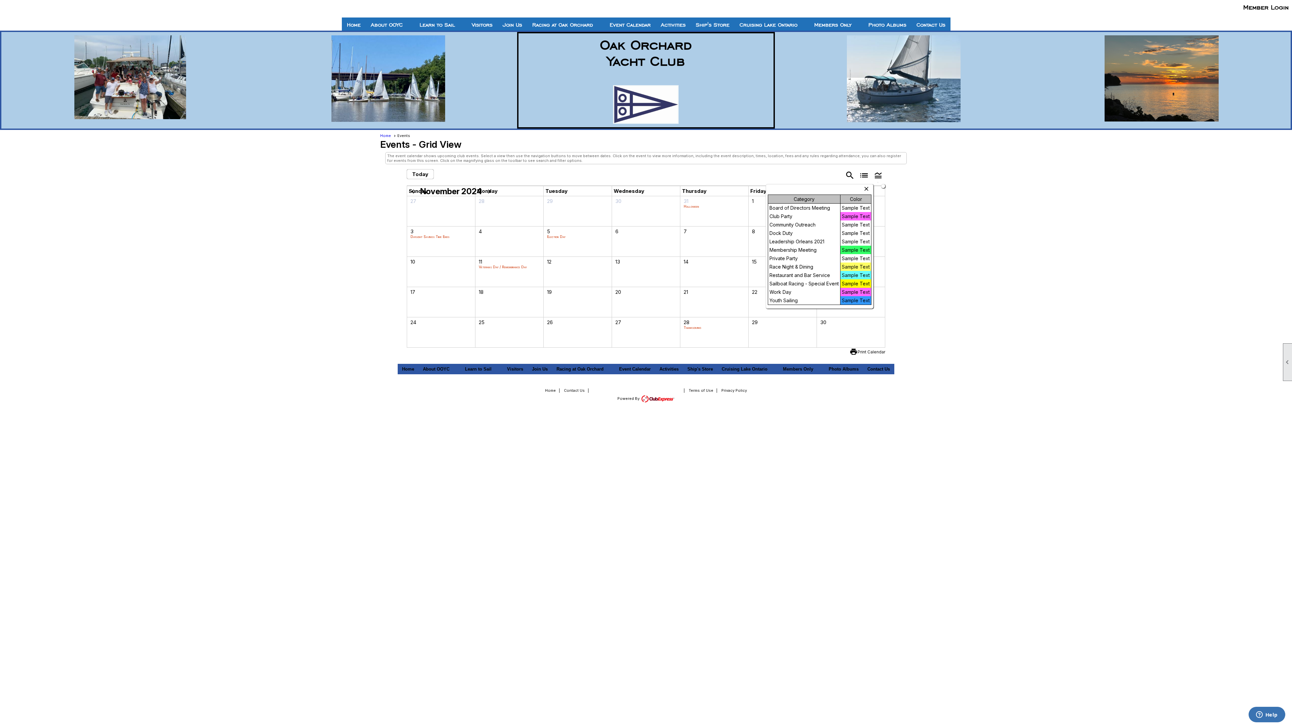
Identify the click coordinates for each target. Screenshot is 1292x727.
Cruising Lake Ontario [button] (768, 25)
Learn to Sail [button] (437, 25)
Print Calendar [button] (871, 351)
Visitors (482, 25)
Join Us (512, 25)
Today (420, 174)
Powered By (629, 398)
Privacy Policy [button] (734, 390)
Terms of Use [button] (701, 390)
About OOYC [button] (387, 25)
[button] (878, 174)
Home (354, 25)
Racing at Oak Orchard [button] (562, 25)
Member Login (1266, 7)
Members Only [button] (833, 25)
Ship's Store (712, 25)
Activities (673, 25)
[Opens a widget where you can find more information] (1266, 715)
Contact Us (931, 25)
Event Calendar (630, 25)
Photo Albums (887, 25)
